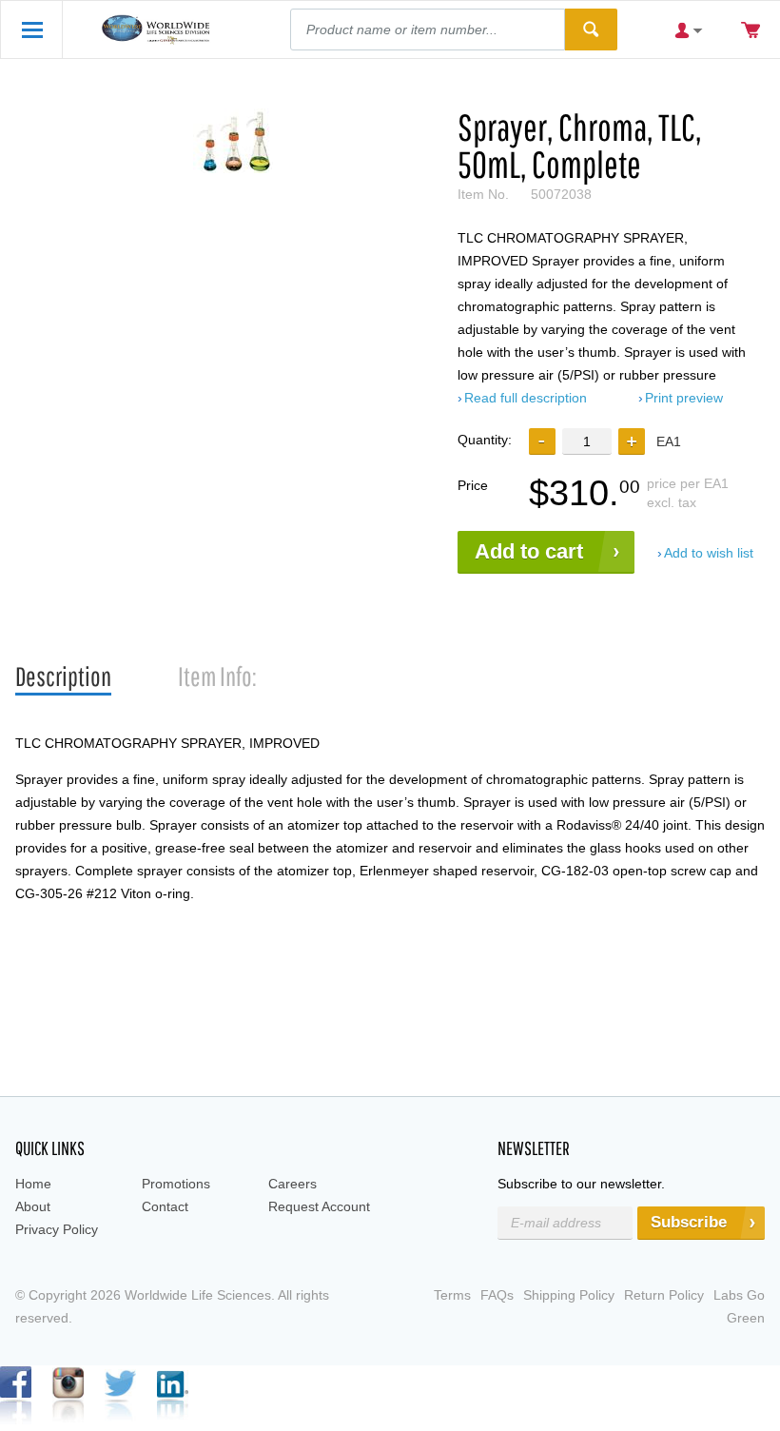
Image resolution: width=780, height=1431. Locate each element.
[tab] (63, 677)
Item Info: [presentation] (217, 676)
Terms (452, 1295)
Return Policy (664, 1295)
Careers (292, 1183)
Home (33, 1183)
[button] (631, 441)
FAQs (497, 1295)
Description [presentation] (63, 676)
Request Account (319, 1206)
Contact (165, 1206)
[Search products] (591, 29)
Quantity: (485, 439)
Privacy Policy (56, 1229)
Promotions (176, 1183)
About (32, 1206)
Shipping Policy (568, 1295)
